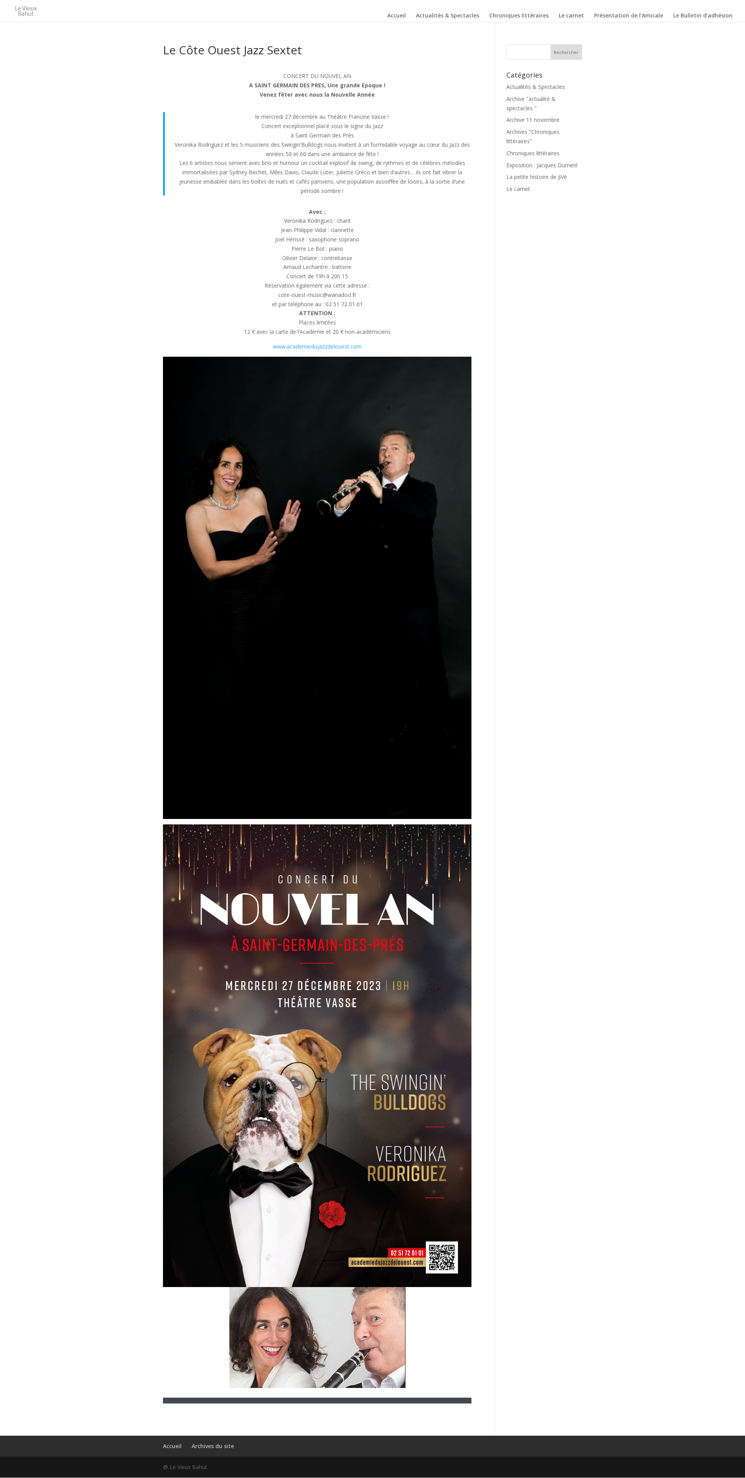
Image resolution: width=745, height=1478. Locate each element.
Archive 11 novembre (533, 119)
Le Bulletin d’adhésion (703, 16)
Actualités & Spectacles (447, 16)
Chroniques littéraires (519, 16)
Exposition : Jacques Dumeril (541, 165)
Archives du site (213, 1446)
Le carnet (571, 16)
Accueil (396, 16)
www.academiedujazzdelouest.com (317, 346)
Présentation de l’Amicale (628, 16)
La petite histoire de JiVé (536, 176)
